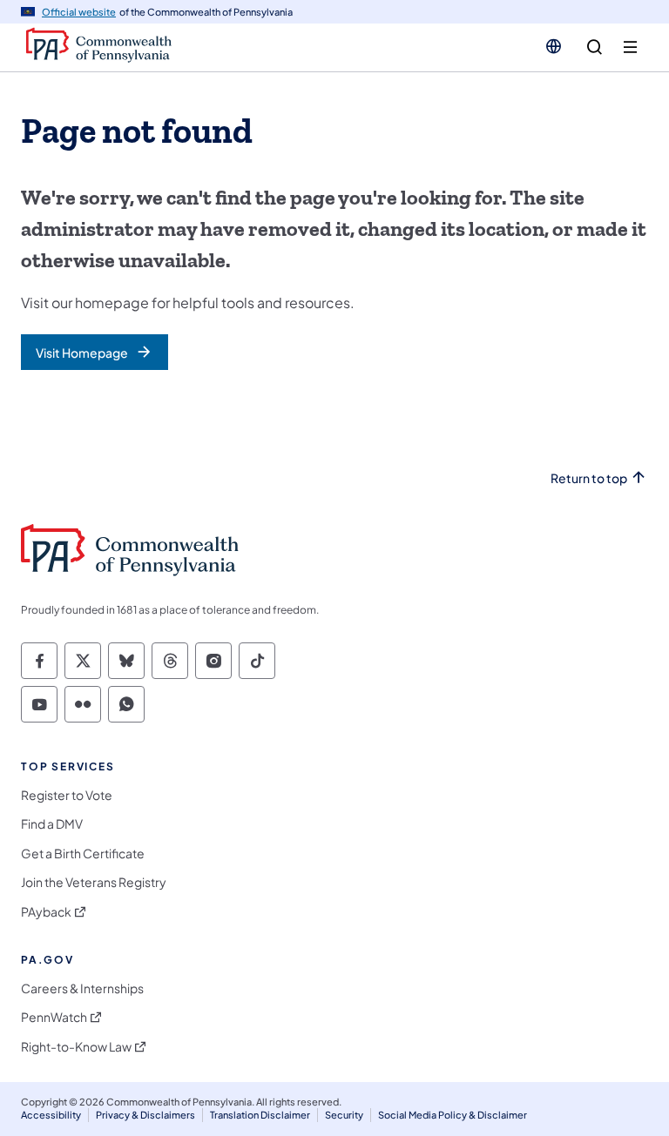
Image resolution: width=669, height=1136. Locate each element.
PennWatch (54, 1017)
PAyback (46, 911)
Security (344, 1114)
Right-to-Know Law (76, 1046)
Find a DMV (52, 824)
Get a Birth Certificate (83, 853)
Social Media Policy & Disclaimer (452, 1114)
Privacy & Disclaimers (145, 1114)
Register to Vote (66, 795)
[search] (594, 47)
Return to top (589, 478)
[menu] (630, 47)
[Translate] (553, 46)
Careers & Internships (82, 988)
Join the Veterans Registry (93, 882)
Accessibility (51, 1114)
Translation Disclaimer (260, 1114)
